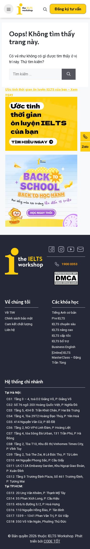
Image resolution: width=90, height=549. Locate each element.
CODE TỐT (52, 541)
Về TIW (10, 312)
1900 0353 (69, 264)
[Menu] (8, 9)
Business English (63, 347)
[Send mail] (80, 249)
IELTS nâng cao (62, 330)
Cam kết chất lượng (18, 324)
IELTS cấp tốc (61, 335)
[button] (68, 9)
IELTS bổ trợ (60, 341)
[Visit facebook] (51, 249)
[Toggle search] (45, 8)
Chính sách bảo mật (19, 318)
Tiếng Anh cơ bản (64, 312)
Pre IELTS (58, 318)
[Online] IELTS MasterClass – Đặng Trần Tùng (66, 357)
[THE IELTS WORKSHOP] (25, 9)
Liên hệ (10, 330)
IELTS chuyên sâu (64, 324)
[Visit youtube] (70, 249)
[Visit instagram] (61, 249)
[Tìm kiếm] (69, 74)
